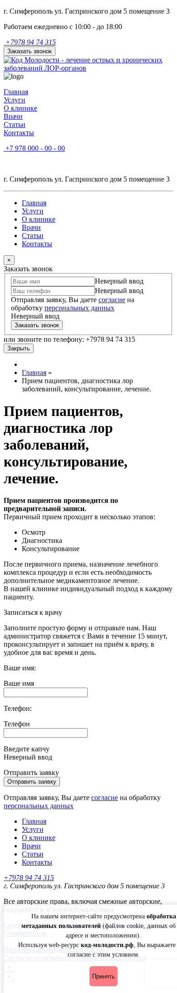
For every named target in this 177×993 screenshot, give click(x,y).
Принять (103, 976)
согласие (111, 300)
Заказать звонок (29, 51)
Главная (16, 92)
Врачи (13, 116)
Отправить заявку (31, 781)
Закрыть (18, 348)
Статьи (14, 124)
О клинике (20, 108)
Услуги (14, 100)
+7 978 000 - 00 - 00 (34, 148)
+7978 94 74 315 (30, 42)
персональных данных (79, 308)
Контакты (19, 133)
